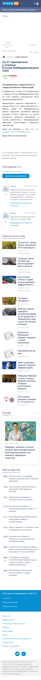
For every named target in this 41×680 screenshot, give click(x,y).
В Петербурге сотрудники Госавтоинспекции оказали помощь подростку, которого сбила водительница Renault (22, 561)
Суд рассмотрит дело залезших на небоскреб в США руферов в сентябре (22, 489)
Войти (37, 3)
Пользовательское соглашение (16, 639)
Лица (4, 635)
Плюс (3, 195)
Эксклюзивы (16, 10)
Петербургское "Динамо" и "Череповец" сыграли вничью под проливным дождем (22, 538)
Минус (8, 195)
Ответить (27, 203)
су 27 (36, 153)
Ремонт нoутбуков (10, 646)
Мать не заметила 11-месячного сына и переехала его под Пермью (23, 528)
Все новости (37, 470)
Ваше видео (7, 631)
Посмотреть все (11, 169)
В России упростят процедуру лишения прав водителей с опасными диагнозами (23, 478)
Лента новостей (17, 155)
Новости (6, 10)
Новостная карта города (13, 623)
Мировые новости (9, 158)
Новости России (30, 155)
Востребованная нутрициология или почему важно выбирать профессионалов (23, 519)
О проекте (6, 598)
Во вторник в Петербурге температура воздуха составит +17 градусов (23, 508)
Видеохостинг (8, 620)
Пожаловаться (16, 203)
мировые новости (13, 153)
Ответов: (14, 206)
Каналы (5, 627)
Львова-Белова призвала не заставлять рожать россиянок (21, 498)
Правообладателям (10, 602)
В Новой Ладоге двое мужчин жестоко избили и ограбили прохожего (20, 572)
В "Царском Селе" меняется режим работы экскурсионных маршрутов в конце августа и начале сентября (23, 549)
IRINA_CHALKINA (8, 51)
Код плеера (34, 52)
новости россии (27, 153)
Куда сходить (29, 10)
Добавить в (17, 57)
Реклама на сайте (9, 606)
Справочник (8, 642)
